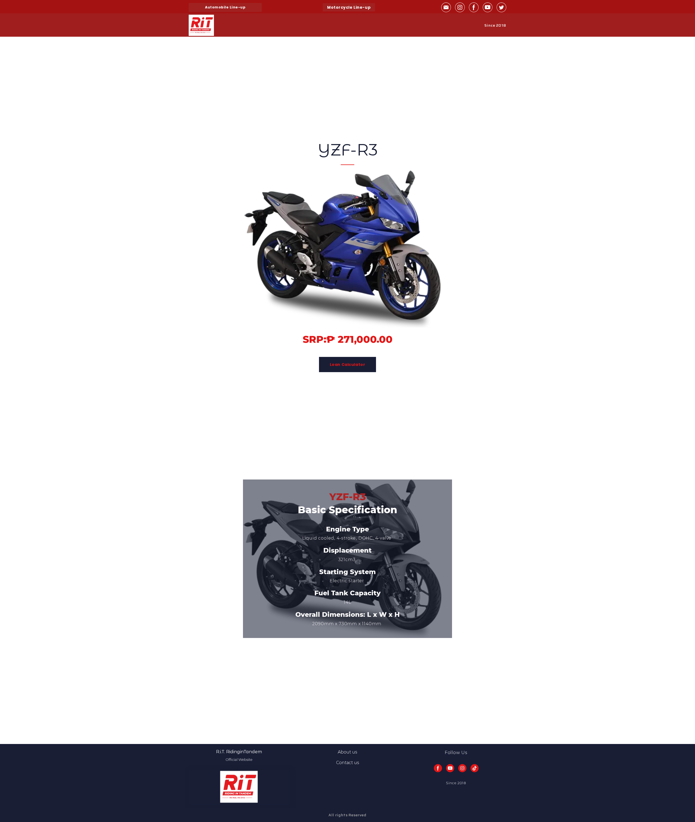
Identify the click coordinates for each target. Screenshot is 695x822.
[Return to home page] (201, 25)
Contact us (347, 762)
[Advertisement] (163, 75)
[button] (225, 7)
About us (347, 752)
